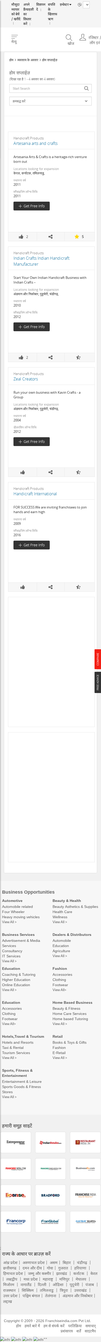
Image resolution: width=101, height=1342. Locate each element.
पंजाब (89, 1284)
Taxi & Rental (13, 1047)
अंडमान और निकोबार (77, 1295)
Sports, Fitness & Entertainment (17, 1073)
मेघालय (81, 1279)
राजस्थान (9, 1290)
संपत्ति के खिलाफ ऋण (51, 9)
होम (11, 60)
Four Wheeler (13, 911)
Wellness (60, 916)
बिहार (67, 1262)
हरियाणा (80, 1267)
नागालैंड (26, 1284)
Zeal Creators (25, 379)
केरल (93, 1273)
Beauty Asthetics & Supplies (75, 906)
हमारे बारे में (32, 1325)
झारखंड (61, 1273)
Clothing (59, 979)
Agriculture (61, 950)
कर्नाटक (78, 1273)
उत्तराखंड (80, 1290)
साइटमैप (90, 1331)
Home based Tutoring (70, 1018)
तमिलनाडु (47, 1290)
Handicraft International (35, 494)
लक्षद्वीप (11, 1279)
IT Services (11, 955)
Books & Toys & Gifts (69, 1042)
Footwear (60, 984)
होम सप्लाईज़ (49, 60)
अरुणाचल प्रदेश (34, 1262)
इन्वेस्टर (63, 4)
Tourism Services (16, 1052)
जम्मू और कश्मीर (39, 1273)
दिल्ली (42, 1284)
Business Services (18, 934)
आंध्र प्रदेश (10, 1262)
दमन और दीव (32, 1267)
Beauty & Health (67, 900)
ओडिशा (58, 1284)
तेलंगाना (50, 1295)
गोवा (50, 1267)
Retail (58, 1036)
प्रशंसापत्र (67, 1331)
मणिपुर (64, 1279)
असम (53, 1262)
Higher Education (16, 979)
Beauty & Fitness (66, 1008)
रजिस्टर (93, 32)
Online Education (16, 984)
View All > (9, 922)
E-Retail (59, 1052)
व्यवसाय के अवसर (27, 60)
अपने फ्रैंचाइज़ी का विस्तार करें (29, 9)
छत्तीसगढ (9, 1267)
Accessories (62, 974)
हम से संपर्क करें (54, 1325)
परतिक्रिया (75, 1325)
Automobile (62, 940)
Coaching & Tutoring (18, 974)
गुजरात (63, 1267)
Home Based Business (72, 1002)
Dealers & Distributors (72, 934)
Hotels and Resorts (17, 1042)
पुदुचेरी (74, 1284)
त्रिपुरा (64, 1290)
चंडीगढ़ (82, 1262)
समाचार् (90, 1325)
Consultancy (12, 950)
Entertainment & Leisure (22, 1081)
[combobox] (50, 88)
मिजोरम (8, 1284)
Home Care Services (69, 1013)
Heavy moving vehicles (21, 916)
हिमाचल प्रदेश (13, 1273)
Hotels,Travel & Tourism (23, 1036)
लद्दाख (7, 1301)
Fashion (60, 968)
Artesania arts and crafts (35, 143)
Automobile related (17, 906)
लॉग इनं (95, 37)
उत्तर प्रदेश (10, 1295)
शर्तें (78, 1331)
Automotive (12, 900)
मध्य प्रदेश (31, 1279)
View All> (59, 989)
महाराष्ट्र (48, 1279)
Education (61, 945)
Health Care (62, 911)
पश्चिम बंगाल (31, 1295)
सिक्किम (28, 1290)
